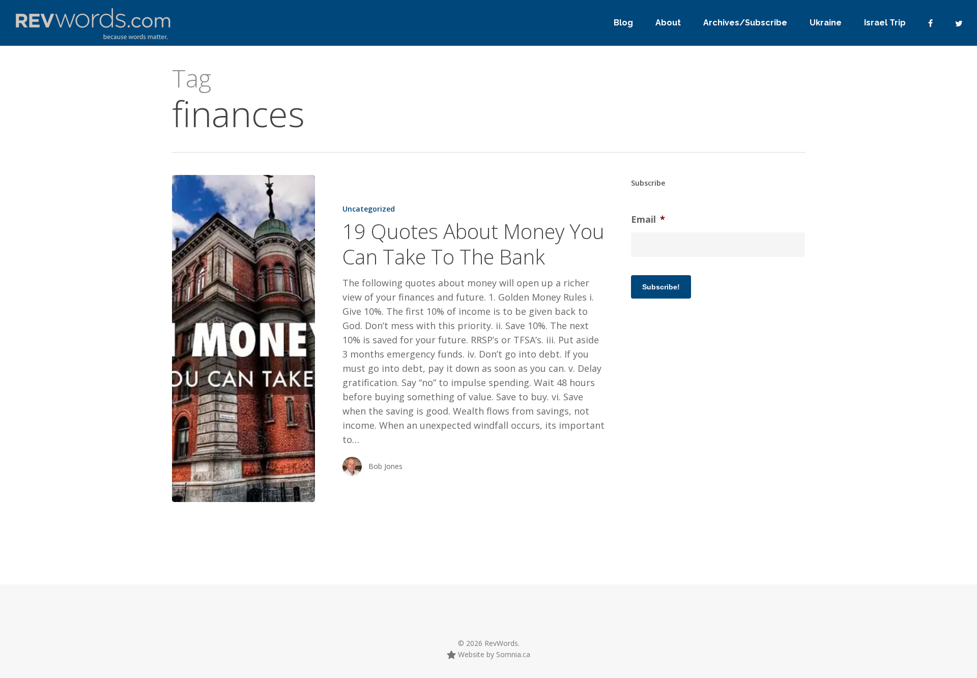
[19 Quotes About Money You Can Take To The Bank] (243, 338)
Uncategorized (368, 209)
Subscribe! (661, 287)
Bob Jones (385, 466)
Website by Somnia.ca (493, 654)
